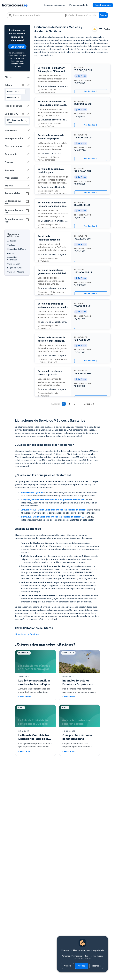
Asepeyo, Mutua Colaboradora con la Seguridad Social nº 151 (52, 499)
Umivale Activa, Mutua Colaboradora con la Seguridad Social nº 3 (54, 510)
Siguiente (88, 404)
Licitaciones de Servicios (27, 634)
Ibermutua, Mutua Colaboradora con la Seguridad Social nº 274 (53, 517)
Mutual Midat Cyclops (32, 492)
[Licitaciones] (14, 5)
